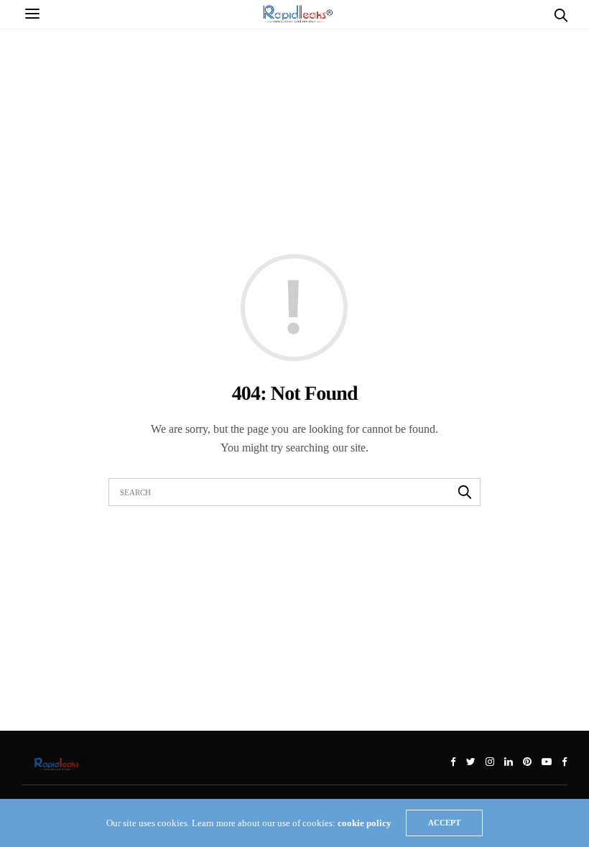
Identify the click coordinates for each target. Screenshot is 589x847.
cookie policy (364, 823)
